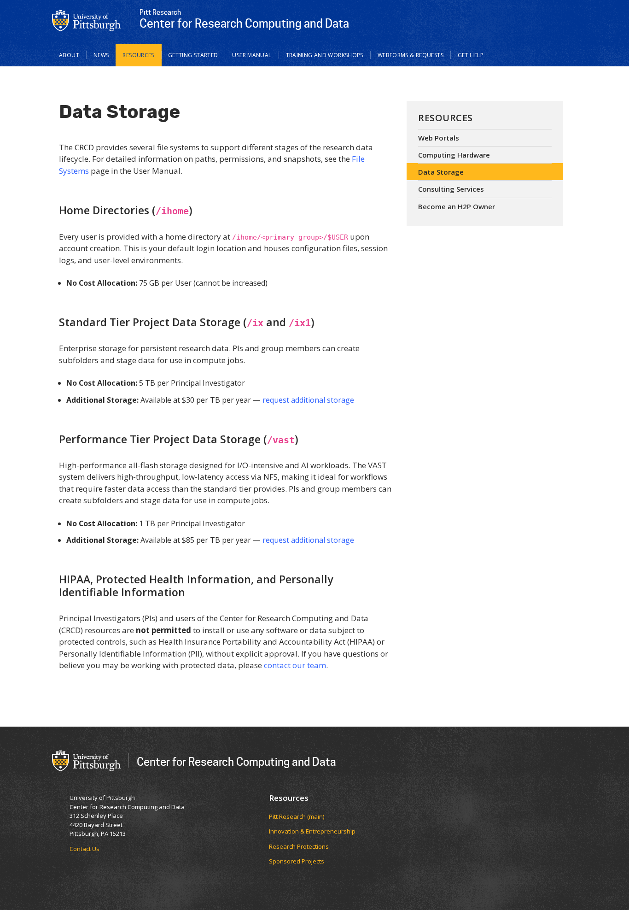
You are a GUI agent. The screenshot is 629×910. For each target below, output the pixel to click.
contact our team (295, 665)
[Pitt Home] (86, 20)
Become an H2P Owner (456, 206)
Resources (138, 55)
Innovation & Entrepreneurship (312, 831)
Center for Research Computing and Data (236, 761)
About (69, 55)
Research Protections (299, 846)
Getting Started (193, 55)
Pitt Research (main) (296, 816)
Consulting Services (451, 189)
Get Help (470, 55)
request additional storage (308, 400)
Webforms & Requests (410, 55)
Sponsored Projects (296, 861)
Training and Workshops (324, 55)
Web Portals (438, 137)
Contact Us (84, 849)
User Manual (251, 55)
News (101, 55)
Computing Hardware (454, 154)
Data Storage (441, 171)
